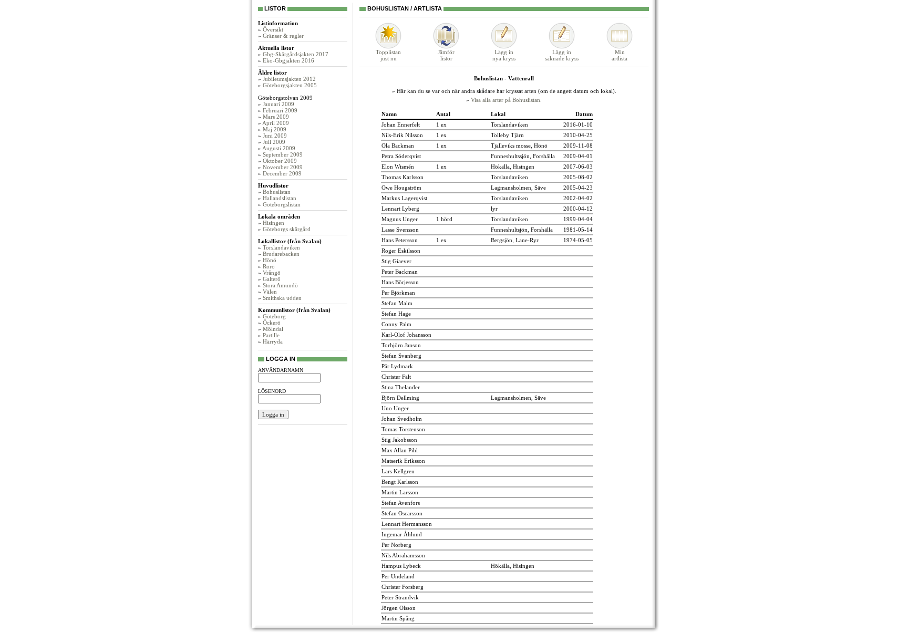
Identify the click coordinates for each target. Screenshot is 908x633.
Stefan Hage (396, 313)
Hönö (269, 260)
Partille (271, 335)
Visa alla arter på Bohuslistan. (506, 100)
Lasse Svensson (400, 229)
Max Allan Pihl (399, 450)
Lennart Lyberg (400, 208)
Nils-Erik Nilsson (402, 135)
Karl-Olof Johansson (406, 334)
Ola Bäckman (397, 145)
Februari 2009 (280, 110)
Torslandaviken (281, 247)
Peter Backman (399, 271)
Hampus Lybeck (401, 566)
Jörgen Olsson (398, 608)
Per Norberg (396, 545)
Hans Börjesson (400, 282)
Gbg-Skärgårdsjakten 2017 (295, 54)
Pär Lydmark (397, 366)
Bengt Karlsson (399, 482)
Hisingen (273, 223)
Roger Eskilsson (400, 250)
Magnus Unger (399, 219)
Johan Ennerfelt (400, 124)
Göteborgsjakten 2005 (290, 85)
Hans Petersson (399, 240)
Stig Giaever (396, 261)
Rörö (269, 266)
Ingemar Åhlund (401, 534)
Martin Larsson (399, 492)
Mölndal (273, 329)
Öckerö (272, 322)
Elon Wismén (397, 166)
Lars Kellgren (398, 471)
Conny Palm (396, 324)
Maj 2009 (274, 129)
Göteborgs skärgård (287, 229)
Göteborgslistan (282, 204)
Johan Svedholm (401, 419)
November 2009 (283, 167)
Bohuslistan (277, 192)
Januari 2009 (278, 104)
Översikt (273, 29)
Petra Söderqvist (401, 156)
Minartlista (619, 55)
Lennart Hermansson (406, 524)
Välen (270, 291)
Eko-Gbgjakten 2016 (288, 60)
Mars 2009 (276, 116)
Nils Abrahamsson (403, 555)
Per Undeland (398, 576)
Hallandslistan (279, 198)
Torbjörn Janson (401, 345)
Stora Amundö (280, 285)
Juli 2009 (274, 142)
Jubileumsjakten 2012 (289, 79)
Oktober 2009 (280, 161)
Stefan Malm (396, 303)
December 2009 (282, 173)
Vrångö (272, 272)
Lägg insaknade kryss (562, 55)
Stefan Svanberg (401, 355)
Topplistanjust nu (388, 55)
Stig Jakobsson (399, 440)
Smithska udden (282, 298)
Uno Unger (395, 408)
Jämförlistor (446, 55)
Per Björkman (398, 292)
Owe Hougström (401, 187)
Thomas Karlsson (402, 177)
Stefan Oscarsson (401, 513)
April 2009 (275, 123)
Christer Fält (396, 376)
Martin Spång (398, 618)
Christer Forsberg (402, 587)
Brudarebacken (281, 254)
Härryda (273, 341)
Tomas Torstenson (403, 429)
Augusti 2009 (278, 148)
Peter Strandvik (400, 597)
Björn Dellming (400, 398)
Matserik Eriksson (403, 461)
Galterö (272, 279)
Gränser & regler (283, 36)
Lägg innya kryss (503, 55)
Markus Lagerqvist (404, 198)
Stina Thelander (400, 387)
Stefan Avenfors (400, 503)
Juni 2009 (275, 135)
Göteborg (274, 316)
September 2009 (283, 154)
